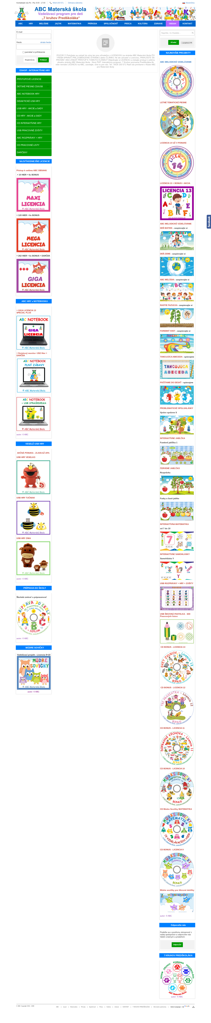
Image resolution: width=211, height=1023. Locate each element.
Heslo (19, 42)
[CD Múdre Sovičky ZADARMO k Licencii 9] (177, 805)
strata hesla (45, 42)
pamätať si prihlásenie (34, 52)
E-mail (19, 32)
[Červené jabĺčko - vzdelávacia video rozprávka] (177, 494)
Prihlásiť (43, 60)
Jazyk (65, 1007)
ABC (57, 1007)
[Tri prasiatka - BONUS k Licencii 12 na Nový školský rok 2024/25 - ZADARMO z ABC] (177, 724)
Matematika (73, 1007)
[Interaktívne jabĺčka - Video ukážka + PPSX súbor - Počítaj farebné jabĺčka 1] (177, 464)
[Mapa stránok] (193, 1007)
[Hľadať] (192, 33)
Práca (101, 1007)
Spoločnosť (92, 1007)
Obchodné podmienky (159, 1007)
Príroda (83, 1007)
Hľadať (174, 42)
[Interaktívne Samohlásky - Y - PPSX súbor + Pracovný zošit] (177, 579)
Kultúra (109, 1007)
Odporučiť (177, 945)
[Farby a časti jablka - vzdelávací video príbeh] (177, 520)
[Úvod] (21, 13)
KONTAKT (126, 1007)
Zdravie (117, 1007)
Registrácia (29, 60)
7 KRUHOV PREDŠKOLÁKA (141, 1007)
